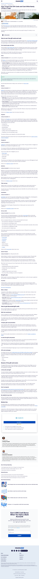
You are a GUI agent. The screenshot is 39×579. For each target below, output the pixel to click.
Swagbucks (3, 144)
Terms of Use (16, 575)
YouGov (3, 247)
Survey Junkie (25, 215)
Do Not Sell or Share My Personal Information (20, 573)
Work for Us (21, 555)
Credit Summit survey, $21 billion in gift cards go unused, (22, 352)
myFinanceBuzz (3, 560)
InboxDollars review (9, 208)
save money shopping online (32, 40)
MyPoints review (9, 180)
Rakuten (2, 90)
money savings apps (10, 47)
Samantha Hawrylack (7, 454)
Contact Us (21, 557)
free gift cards (7, 25)
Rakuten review (9, 112)
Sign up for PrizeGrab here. (6, 287)
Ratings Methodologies (4, 555)
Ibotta (4, 60)
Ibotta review (26, 83)
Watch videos (4, 153)
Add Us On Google (5, 23)
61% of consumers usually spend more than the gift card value (12, 389)
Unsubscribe (22, 575)
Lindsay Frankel (6, 441)
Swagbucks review (9, 163)
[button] (1, 1)
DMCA (19, 575)
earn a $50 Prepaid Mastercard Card (18, 294)
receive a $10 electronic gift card (16, 297)
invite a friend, (18, 300)
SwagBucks (4, 240)
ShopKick (8, 119)
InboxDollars (3, 196)
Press (20, 553)
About (2, 553)
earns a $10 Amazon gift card (25, 303)
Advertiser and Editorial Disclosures (7, 3)
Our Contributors (4, 557)
